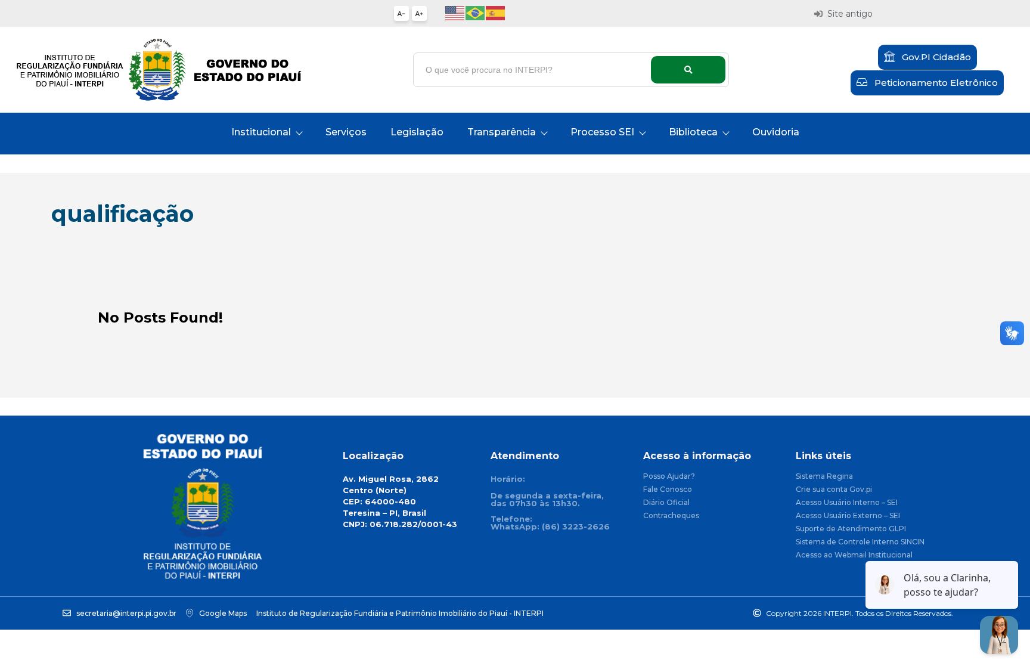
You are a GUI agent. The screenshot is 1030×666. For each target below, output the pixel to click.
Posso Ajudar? (669, 477)
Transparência (501, 132)
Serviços (346, 132)
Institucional (261, 132)
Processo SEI (602, 132)
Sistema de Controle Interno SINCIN (860, 542)
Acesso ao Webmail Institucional (854, 555)
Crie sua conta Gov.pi (834, 490)
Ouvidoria (775, 132)
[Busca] (688, 69)
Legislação (416, 132)
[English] (455, 12)
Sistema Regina (824, 477)
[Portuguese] (476, 12)
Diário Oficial (666, 503)
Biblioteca (693, 132)
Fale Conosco (667, 490)
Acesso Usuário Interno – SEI (847, 503)
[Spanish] (496, 12)
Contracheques (671, 516)
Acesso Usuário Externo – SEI (848, 516)
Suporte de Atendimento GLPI (851, 529)
